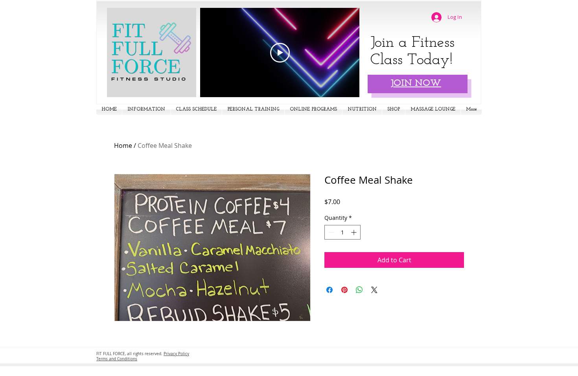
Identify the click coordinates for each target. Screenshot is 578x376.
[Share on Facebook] (329, 290)
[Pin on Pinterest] (344, 290)
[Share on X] (374, 290)
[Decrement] (330, 232)
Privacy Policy (176, 353)
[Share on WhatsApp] (359, 290)
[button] (146, 109)
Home (123, 145)
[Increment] (354, 232)
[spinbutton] (342, 232)
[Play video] (280, 53)
